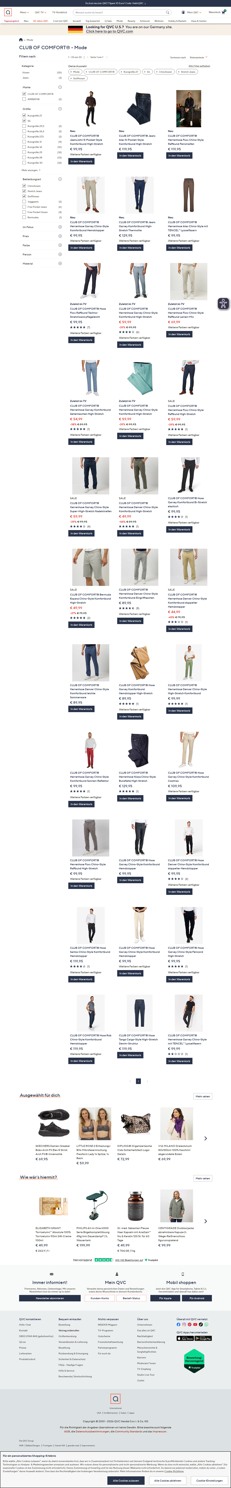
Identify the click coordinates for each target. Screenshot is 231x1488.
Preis (26, 236)
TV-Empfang (144, 1368)
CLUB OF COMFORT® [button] (101, 71)
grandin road (73, 1445)
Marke (26, 87)
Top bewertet (93, 20)
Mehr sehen (203, 1096)
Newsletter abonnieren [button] (50, 1298)
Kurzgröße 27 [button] (130, 71)
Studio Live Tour (146, 1374)
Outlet (140, 1380)
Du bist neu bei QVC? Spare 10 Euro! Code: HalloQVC (114, 3)
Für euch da (104, 1353)
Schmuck (145, 20)
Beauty (131, 20)
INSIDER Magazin (107, 1324)
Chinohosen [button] (165, 71)
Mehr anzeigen (30, 170)
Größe (27, 109)
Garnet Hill (60, 1445)
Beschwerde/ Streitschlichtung (75, 1376)
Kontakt (23, 1330)
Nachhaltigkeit (145, 1336)
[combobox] (119, 12)
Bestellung (64, 1324)
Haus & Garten (198, 20)
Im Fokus (28, 227)
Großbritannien (111, 1413)
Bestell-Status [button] (131, 1298)
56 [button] (148, 71)
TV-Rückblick (59, 12)
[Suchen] (168, 12)
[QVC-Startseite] (20, 40)
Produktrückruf (27, 1359)
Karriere (141, 1357)
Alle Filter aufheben (199, 65)
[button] (188, 12)
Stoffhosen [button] (79, 78)
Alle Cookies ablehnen (167, 1480)
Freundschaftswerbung (110, 1341)
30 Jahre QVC (40, 20)
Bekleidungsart (32, 179)
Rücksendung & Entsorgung (73, 1353)
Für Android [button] (197, 1298)
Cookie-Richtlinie (174, 1471)
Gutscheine (104, 1336)
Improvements (88, 1445)
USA (99, 1413)
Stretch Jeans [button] (187, 71)
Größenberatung (67, 1336)
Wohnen (159, 20)
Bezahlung (64, 1347)
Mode (120, 20)
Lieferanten (25, 1353)
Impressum (159, 1431)
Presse (22, 1347)
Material (28, 263)
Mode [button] (76, 71)
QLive (22, 1341)
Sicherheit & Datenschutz (72, 1359)
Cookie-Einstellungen (209, 1480)
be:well (77, 20)
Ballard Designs (33, 1445)
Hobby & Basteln (177, 20)
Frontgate (47, 1445)
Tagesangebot (11, 20)
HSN (21, 1445)
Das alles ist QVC (146, 1330)
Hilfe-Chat (25, 1324)
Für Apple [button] (165, 1298)
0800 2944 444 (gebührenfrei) (36, 1336)
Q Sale (108, 20)
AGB (67, 1431)
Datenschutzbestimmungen (92, 1431)
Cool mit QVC (60, 20)
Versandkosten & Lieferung (73, 1341)
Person (27, 254)
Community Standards (128, 1431)
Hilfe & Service (66, 1370)
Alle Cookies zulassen (126, 1480)
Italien (123, 1413)
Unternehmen (144, 1324)
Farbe (26, 245)
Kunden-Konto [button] (100, 1298)
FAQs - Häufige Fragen (71, 1364)
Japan (131, 1413)
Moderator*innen (146, 1363)
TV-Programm (105, 1330)
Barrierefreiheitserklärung (151, 1341)
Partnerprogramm (107, 1347)
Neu (26, 20)
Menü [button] (23, 12)
